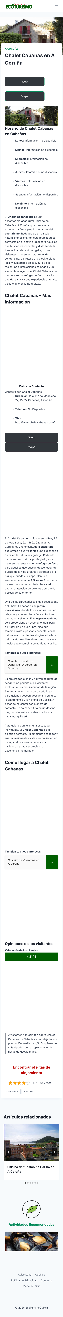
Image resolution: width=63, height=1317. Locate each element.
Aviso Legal (25, 1274)
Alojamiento (12, 1091)
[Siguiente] (54, 1152)
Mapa (25, 96)
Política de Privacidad (24, 1280)
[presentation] (31, 1142)
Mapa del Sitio (31, 1286)
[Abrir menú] (56, 6)
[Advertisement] (31, 339)
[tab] (25, 1183)
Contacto (46, 1280)
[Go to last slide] (8, 1152)
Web (25, 81)
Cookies (40, 1274)
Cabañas (28, 1091)
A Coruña (11, 48)
